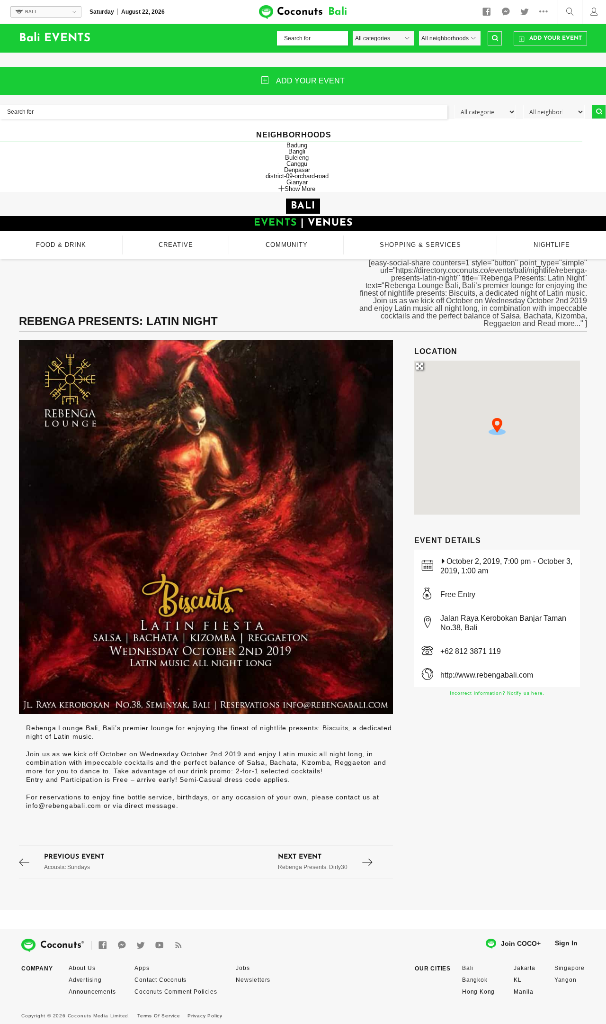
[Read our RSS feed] (178, 945)
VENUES (330, 223)
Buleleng (297, 157)
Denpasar (297, 169)
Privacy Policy (205, 1015)
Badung (296, 145)
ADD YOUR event (310, 81)
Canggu (296, 163)
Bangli (296, 151)
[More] (546, 12)
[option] (206, 527)
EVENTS (275, 223)
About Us (82, 968)
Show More (300, 188)
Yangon (565, 980)
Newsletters (253, 980)
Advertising (85, 980)
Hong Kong (478, 991)
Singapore (569, 968)
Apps (141, 968)
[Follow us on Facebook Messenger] (505, 12)
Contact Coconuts (160, 980)
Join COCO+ (521, 943)
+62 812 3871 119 (470, 651)
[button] (497, 426)
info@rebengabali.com (63, 805)
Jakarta (524, 968)
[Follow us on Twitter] (524, 12)
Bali (467, 968)
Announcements (92, 991)
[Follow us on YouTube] (159, 945)
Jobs (243, 968)
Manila (524, 991)
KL (518, 980)
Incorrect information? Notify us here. (497, 693)
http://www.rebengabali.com (486, 675)
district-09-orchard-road (297, 176)
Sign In (566, 943)
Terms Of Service (158, 1015)
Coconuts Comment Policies (175, 991)
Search (495, 38)
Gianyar (297, 182)
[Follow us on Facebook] (486, 12)
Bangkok (475, 980)
